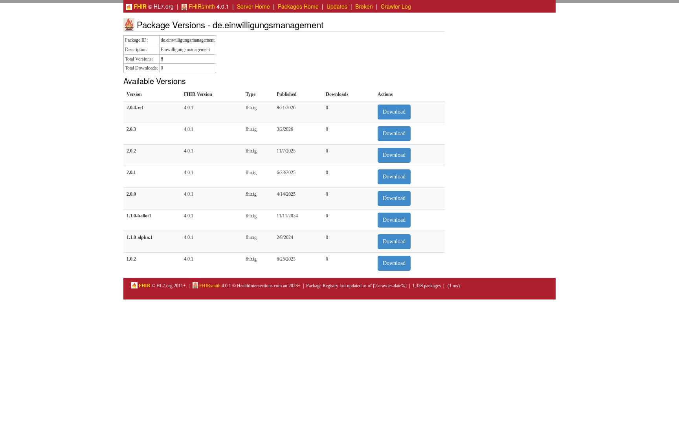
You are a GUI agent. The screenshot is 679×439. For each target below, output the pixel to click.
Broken (364, 6)
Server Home (253, 6)
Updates (337, 6)
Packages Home (298, 6)
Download (394, 112)
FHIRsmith (201, 6)
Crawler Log (396, 6)
